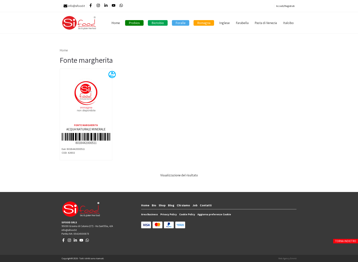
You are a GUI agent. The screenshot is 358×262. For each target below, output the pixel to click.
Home (116, 23)
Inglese (224, 23)
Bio (154, 205)
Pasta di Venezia (266, 23)
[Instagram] (98, 6)
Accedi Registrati (285, 6)
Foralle (181, 23)
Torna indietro (345, 241)
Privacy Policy (168, 214)
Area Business (149, 214)
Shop (162, 205)
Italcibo (288, 23)
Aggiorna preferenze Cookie (214, 214)
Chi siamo (183, 205)
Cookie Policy (187, 214)
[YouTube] (113, 6)
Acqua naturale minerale (86, 129)
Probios (134, 23)
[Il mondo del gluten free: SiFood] (79, 23)
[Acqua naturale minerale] (86, 97)
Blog (171, 205)
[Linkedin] (106, 6)
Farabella (242, 23)
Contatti (206, 205)
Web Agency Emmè (287, 258)
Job (194, 205)
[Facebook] (90, 6)
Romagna (203, 23)
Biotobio (158, 23)
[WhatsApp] (121, 6)
